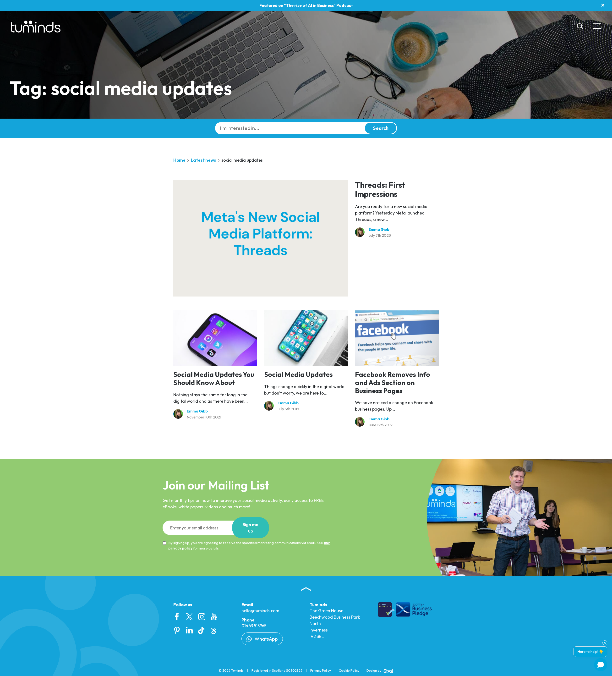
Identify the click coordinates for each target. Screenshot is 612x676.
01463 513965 (253, 625)
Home (179, 160)
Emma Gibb (378, 229)
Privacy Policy (320, 670)
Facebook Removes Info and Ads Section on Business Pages (392, 382)
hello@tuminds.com (260, 610)
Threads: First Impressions (380, 189)
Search (380, 128)
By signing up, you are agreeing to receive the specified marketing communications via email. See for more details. (249, 545)
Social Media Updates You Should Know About (213, 378)
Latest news (203, 160)
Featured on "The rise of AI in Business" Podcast (306, 5)
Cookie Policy (349, 670)
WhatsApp (266, 639)
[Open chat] (600, 664)
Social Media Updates (298, 374)
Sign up (250, 528)
